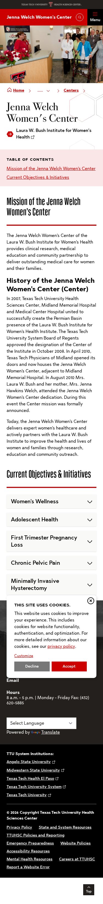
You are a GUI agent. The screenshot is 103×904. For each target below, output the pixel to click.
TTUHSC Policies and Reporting (36, 835)
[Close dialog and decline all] (90, 600)
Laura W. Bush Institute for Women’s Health (53, 133)
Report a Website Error (28, 867)
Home (18, 90)
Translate (50, 732)
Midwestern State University (33, 770)
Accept (69, 666)
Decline (32, 666)
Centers (71, 90)
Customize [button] (23, 656)
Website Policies (75, 843)
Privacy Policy (19, 827)
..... (40, 90)
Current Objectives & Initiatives (38, 177)
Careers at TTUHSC (77, 859)
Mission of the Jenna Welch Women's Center (51, 168)
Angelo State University (29, 761)
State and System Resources (65, 827)
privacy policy (61, 646)
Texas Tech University (27, 795)
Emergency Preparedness (30, 843)
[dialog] (51, 636)
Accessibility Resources (28, 851)
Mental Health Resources (29, 859)
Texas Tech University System (34, 786)
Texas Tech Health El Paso (30, 778)
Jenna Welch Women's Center (39, 17)
